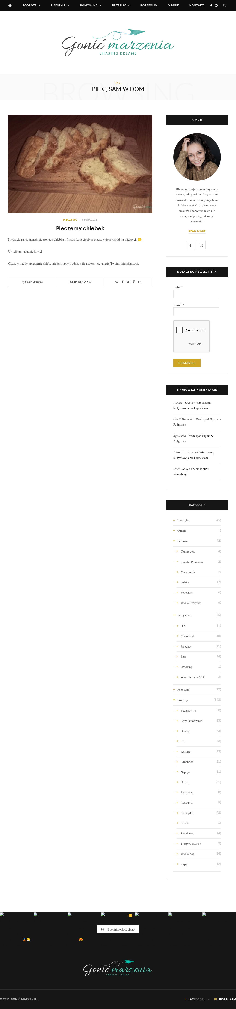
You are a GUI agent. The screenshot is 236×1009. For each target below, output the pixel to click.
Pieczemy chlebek (80, 228)
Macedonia (188, 572)
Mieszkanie (188, 636)
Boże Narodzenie (191, 721)
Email (178, 305)
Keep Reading (80, 282)
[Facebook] (123, 281)
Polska (185, 582)
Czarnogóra (188, 551)
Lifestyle (58, 5)
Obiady (185, 782)
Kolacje (185, 751)
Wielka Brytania (191, 603)
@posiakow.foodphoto (120, 929)
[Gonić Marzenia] (118, 42)
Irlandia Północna (192, 562)
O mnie (173, 5)
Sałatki (185, 823)
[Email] (139, 281)
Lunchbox (187, 762)
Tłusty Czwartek (191, 843)
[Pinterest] (134, 281)
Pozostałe (187, 592)
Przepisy (119, 5)
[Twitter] (128, 281)
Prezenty (186, 646)
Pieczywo (70, 220)
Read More (197, 231)
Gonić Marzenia (34, 282)
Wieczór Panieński (192, 677)
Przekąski (187, 813)
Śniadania (187, 833)
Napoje (185, 772)
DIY (183, 626)
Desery (185, 731)
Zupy (184, 864)
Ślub (183, 656)
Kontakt (196, 5)
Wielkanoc (187, 854)
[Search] (224, 5)
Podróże (30, 5)
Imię (177, 287)
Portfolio (148, 5)
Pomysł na (89, 5)
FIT (183, 741)
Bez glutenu (188, 710)
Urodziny (186, 667)
